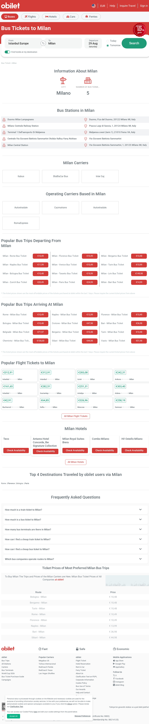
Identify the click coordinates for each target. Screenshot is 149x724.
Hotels (52, 16)
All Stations (6, 664)
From (11, 40)
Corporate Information (85, 680)
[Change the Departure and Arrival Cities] (43, 43)
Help (112, 5)
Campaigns (6, 680)
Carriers (5, 667)
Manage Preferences (83, 716)
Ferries (93, 16)
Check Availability (16, 450)
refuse (69, 704)
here (35, 712)
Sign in (144, 5)
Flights (31, 16)
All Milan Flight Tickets (75, 416)
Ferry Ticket (81, 670)
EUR (102, 5)
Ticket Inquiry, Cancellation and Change (86, 697)
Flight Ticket (81, 661)
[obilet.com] (17, 8)
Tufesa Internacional (47, 664)
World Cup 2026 (8, 673)
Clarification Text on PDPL (86, 677)
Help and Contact (83, 692)
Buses (11, 16)
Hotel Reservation (83, 664)
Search (134, 43)
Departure (93, 40)
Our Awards (80, 689)
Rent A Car (80, 667)
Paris (27, 483)
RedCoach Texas (46, 670)
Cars (72, 16)
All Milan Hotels (76, 462)
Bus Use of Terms (83, 686)
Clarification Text (16, 707)
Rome (3, 483)
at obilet (59, 579)
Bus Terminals (7, 670)
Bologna (20, 483)
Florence (11, 483)
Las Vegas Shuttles (47, 673)
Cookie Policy (81, 683)
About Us (79, 673)
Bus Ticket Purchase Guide (13, 677)
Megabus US (44, 661)
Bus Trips (5, 661)
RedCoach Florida (46, 667)
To (49, 40)
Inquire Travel (127, 5)
